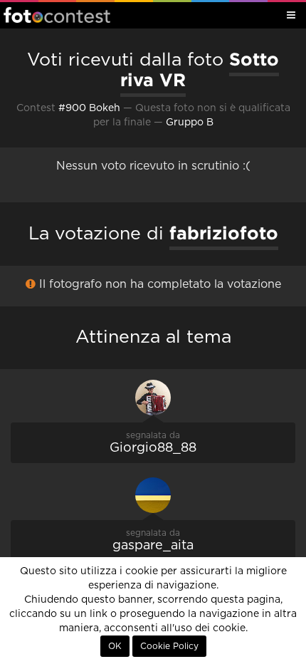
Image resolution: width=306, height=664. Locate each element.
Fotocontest (57, 15)
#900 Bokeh (89, 108)
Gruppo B (189, 123)
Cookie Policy (169, 646)
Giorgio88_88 (153, 448)
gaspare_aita (153, 545)
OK (115, 646)
